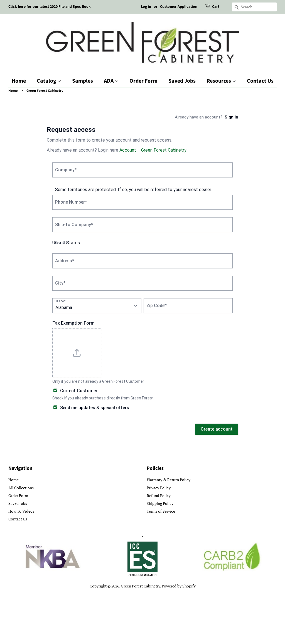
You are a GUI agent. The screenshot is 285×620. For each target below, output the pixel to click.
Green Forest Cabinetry (140, 586)
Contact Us (260, 81)
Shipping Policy (160, 503)
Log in (146, 6)
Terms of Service (161, 511)
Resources (219, 81)
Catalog (47, 81)
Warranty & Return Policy (168, 479)
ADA (109, 81)
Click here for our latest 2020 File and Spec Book (49, 6)
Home (19, 81)
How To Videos (21, 511)
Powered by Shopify (179, 586)
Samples (82, 81)
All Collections (21, 487)
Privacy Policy (159, 487)
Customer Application (178, 6)
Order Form (143, 81)
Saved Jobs (182, 81)
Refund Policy (159, 495)
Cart (215, 6)
